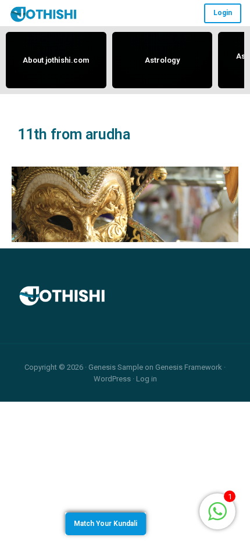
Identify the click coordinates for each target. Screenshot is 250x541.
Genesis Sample (115, 367)
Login (222, 13)
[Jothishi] (43, 14)
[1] (217, 510)
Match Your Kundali (105, 524)
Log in (146, 378)
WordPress (112, 378)
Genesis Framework (188, 367)
